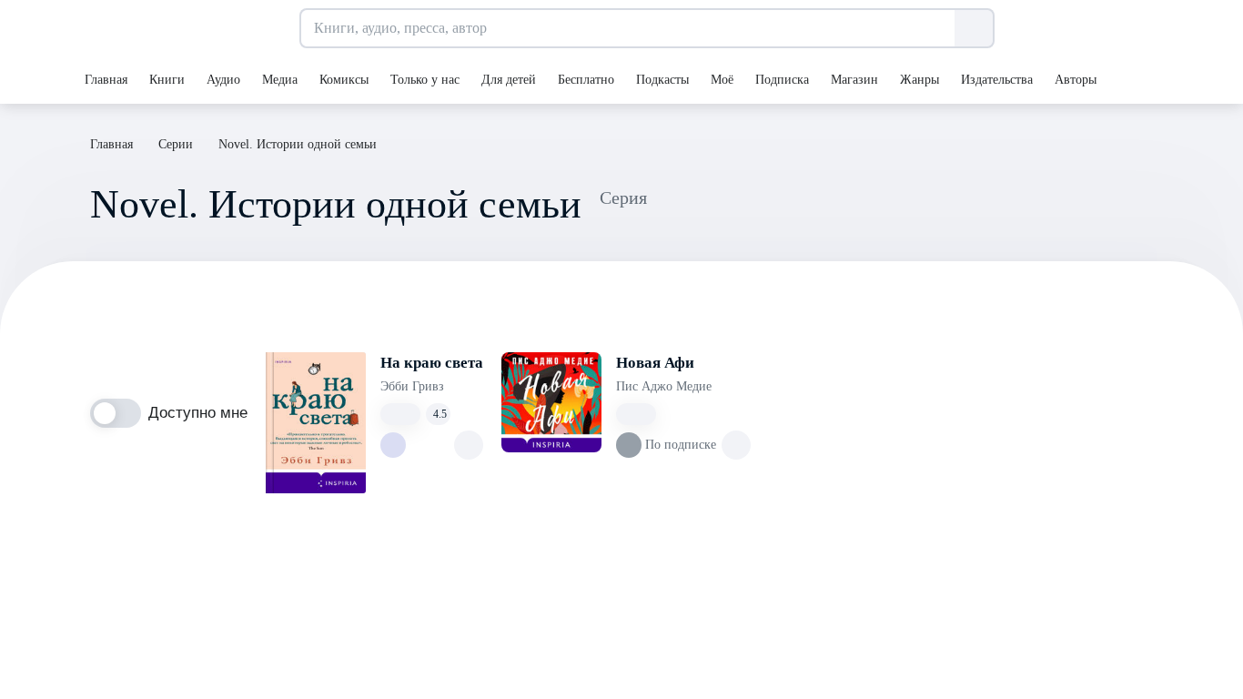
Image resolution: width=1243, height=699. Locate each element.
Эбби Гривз (412, 386)
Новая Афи (655, 362)
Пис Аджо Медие (664, 386)
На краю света (431, 362)
